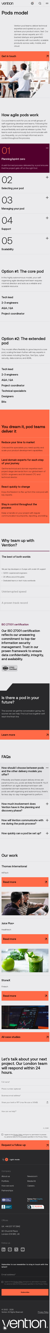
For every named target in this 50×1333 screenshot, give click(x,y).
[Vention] (7, 3)
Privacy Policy (18, 1134)
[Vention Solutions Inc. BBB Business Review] (13, 1207)
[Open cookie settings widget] (5, 1327)
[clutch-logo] (35, 1207)
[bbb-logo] (13, 1200)
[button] (47, 3)
